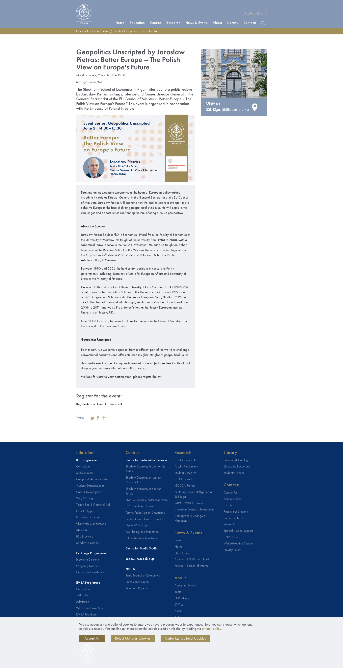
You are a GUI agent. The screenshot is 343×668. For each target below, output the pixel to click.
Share (104, 418)
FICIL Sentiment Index (139, 506)
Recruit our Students (236, 511)
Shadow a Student (87, 543)
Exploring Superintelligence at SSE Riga (193, 495)
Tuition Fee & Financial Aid (93, 504)
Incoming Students (87, 559)
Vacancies (230, 524)
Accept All (92, 638)
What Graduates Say (89, 608)
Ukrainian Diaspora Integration (194, 509)
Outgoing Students (88, 566)
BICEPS (130, 569)
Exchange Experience (90, 572)
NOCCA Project (184, 485)
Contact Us (231, 492)
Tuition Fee (83, 595)
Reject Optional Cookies (132, 638)
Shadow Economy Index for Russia (143, 491)
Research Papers (136, 588)
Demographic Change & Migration (190, 518)
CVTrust (179, 604)
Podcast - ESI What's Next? (191, 559)
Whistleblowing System (238, 543)
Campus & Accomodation (92, 479)
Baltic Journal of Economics (142, 575)
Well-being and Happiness (142, 532)
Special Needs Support (238, 531)
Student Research (185, 473)
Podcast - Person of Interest (191, 566)
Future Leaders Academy (141, 538)
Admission (82, 602)
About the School (185, 585)
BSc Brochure (84, 536)
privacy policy (211, 629)
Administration (233, 499)
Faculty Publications (186, 466)
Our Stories (181, 553)
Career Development (89, 492)
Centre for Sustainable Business (146, 460)
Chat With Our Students (91, 524)
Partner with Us (233, 518)
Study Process (85, 473)
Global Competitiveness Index (144, 519)
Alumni (178, 611)
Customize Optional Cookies (185, 638)
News (178, 546)
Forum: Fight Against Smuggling (145, 512)
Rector (178, 592)
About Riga (83, 530)
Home (80, 31)
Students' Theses (234, 473)
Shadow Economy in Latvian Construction (143, 480)
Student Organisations (90, 485)
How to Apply (85, 511)
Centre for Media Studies (142, 548)
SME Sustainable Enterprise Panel (147, 500)
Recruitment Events (88, 517)
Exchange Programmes (91, 553)
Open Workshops (136, 525)
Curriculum (83, 466)
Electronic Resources (237, 466)
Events (117, 31)
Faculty (228, 505)
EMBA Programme (88, 582)
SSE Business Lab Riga (140, 559)
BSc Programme (86, 460)
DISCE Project (183, 479)
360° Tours (231, 537)
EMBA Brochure (86, 614)
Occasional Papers (137, 582)
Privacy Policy (232, 550)
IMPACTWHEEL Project (189, 503)
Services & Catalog (236, 460)
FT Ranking (181, 598)
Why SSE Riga (85, 498)
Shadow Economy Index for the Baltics (145, 469)
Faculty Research (185, 460)
